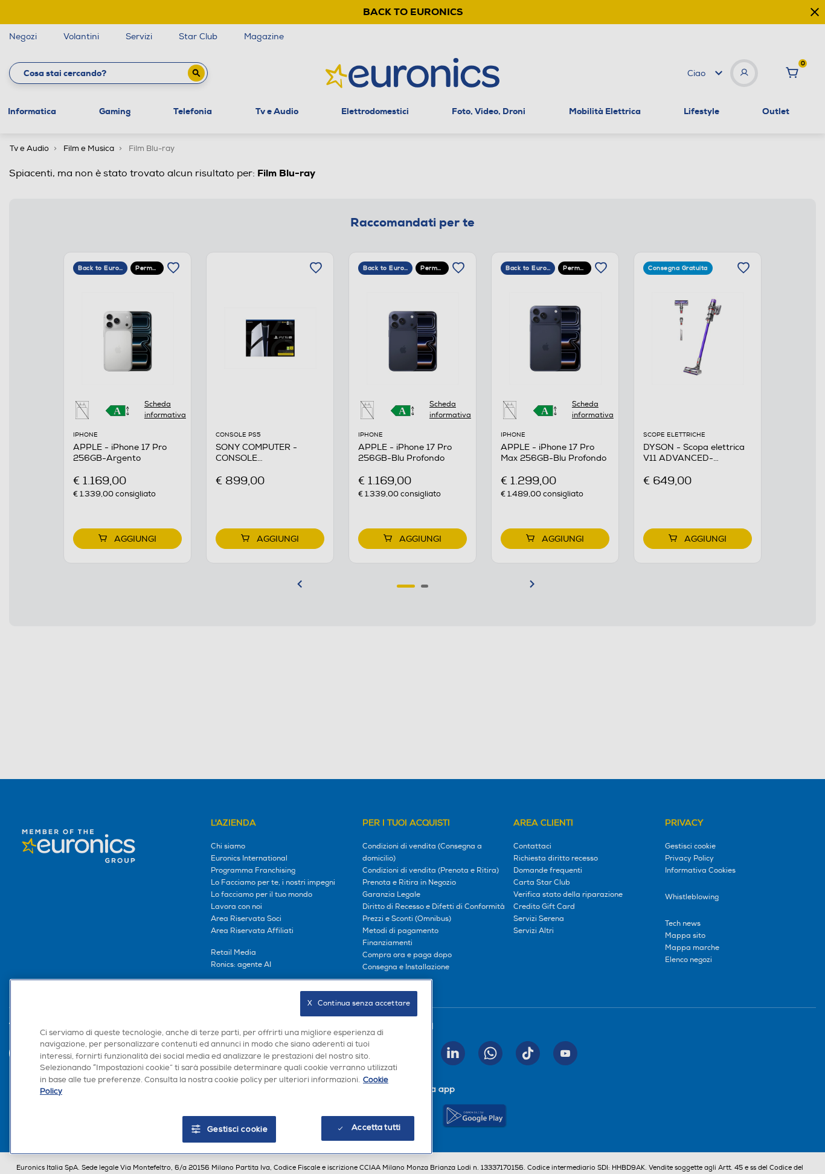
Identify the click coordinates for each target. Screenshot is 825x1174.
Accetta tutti (376, 1127)
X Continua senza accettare (358, 1003)
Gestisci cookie (237, 1129)
